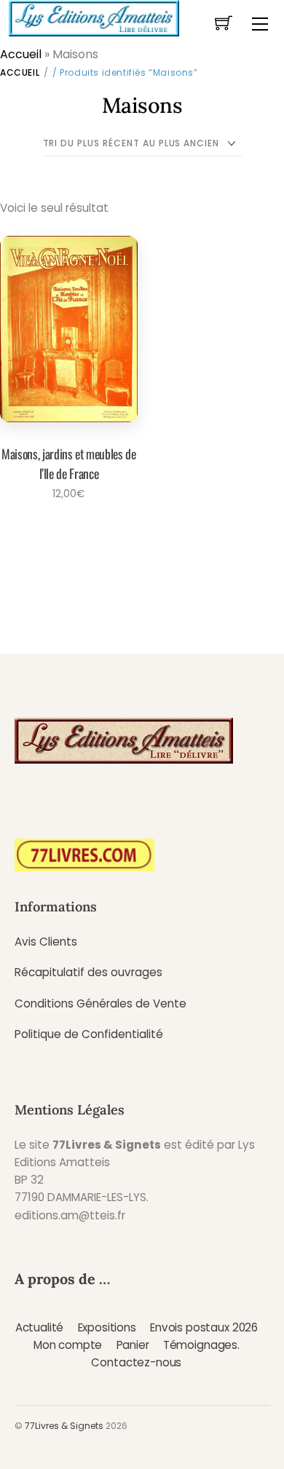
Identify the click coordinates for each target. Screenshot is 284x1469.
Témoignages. (201, 1345)
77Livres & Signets (64, 1425)
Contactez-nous (136, 1362)
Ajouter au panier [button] (64, 533)
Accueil (21, 54)
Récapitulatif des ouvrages (88, 972)
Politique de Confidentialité (89, 1034)
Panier (133, 1345)
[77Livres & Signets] (94, 17)
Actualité (39, 1327)
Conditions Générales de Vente (100, 1003)
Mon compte (67, 1345)
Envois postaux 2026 (204, 1327)
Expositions (107, 1327)
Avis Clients (46, 941)
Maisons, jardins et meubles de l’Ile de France (68, 463)
